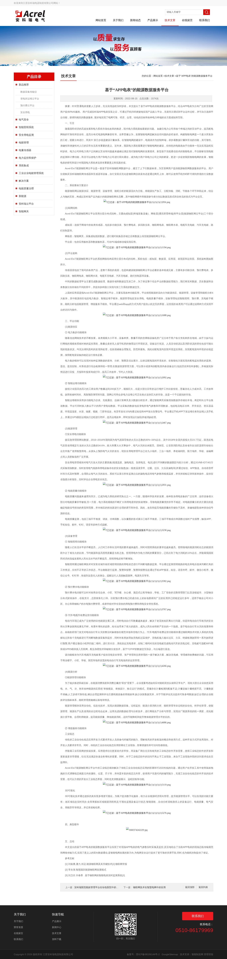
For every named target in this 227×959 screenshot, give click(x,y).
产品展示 (152, 20)
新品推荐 (24, 84)
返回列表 (203, 887)
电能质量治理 (26, 188)
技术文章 (170, 20)
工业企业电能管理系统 (31, 173)
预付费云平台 (27, 105)
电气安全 (24, 119)
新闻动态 (135, 20)
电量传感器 (25, 150)
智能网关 (24, 211)
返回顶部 (189, 887)
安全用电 (25, 112)
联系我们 (204, 20)
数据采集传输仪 (28, 91)
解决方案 (24, 180)
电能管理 (24, 142)
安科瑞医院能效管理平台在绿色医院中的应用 (97, 887)
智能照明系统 (26, 127)
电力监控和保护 (27, 157)
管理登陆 (208, 954)
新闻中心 (56, 927)
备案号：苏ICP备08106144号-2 (143, 954)
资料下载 (56, 939)
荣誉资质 (18, 927)
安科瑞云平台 (26, 203)
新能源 (22, 196)
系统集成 (24, 165)
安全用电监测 (26, 134)
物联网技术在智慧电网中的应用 (149, 887)
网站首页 (101, 20)
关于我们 (118, 20)
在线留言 (187, 20)
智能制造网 (197, 954)
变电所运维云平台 (29, 98)
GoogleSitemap (170, 954)
